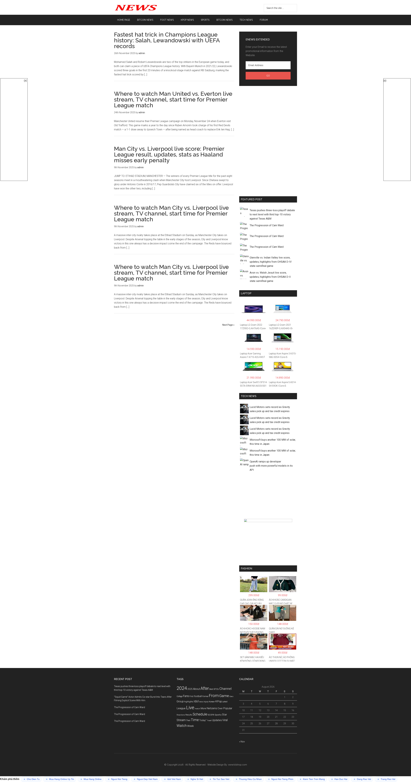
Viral (225, 720)
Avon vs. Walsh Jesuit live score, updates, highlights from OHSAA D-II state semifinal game (270, 277)
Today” (202, 720)
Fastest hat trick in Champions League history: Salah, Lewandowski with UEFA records (167, 40)
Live (190, 707)
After (205, 688)
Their (188, 720)
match (197, 709)
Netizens (212, 708)
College (179, 696)
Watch (182, 726)
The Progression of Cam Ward (267, 225)
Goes (231, 696)
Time (195, 720)
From (214, 695)
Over (220, 708)
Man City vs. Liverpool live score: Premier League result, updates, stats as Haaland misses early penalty (169, 154)
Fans (186, 696)
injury (206, 702)
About (196, 688)
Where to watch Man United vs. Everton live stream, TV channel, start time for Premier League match (173, 99)
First (191, 696)
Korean (212, 702)
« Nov (242, 741)
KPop (218, 701)
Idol (196, 701)
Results (188, 715)
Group (180, 701)
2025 (189, 689)
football (198, 696)
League (181, 708)
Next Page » (228, 325)
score (211, 714)
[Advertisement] (268, 140)
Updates (217, 720)
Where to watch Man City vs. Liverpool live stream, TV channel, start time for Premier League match (171, 213)
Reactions (181, 715)
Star (224, 714)
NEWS (144, 7)
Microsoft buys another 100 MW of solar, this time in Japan (273, 441)
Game (224, 696)
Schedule (200, 714)
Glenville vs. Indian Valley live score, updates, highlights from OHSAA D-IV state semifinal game (271, 261)
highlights (188, 701)
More (203, 708)
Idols (201, 702)
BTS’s (216, 689)
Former (205, 696)
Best (211, 689)
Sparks (218, 714)
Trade (209, 720)
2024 (182, 688)
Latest (224, 702)
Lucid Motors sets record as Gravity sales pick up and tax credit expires (270, 409)
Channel (225, 689)
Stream (181, 720)
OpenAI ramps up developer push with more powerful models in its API (271, 465)
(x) (25, 80)
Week (190, 725)
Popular (227, 708)
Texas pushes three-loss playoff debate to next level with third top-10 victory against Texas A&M (272, 214)
